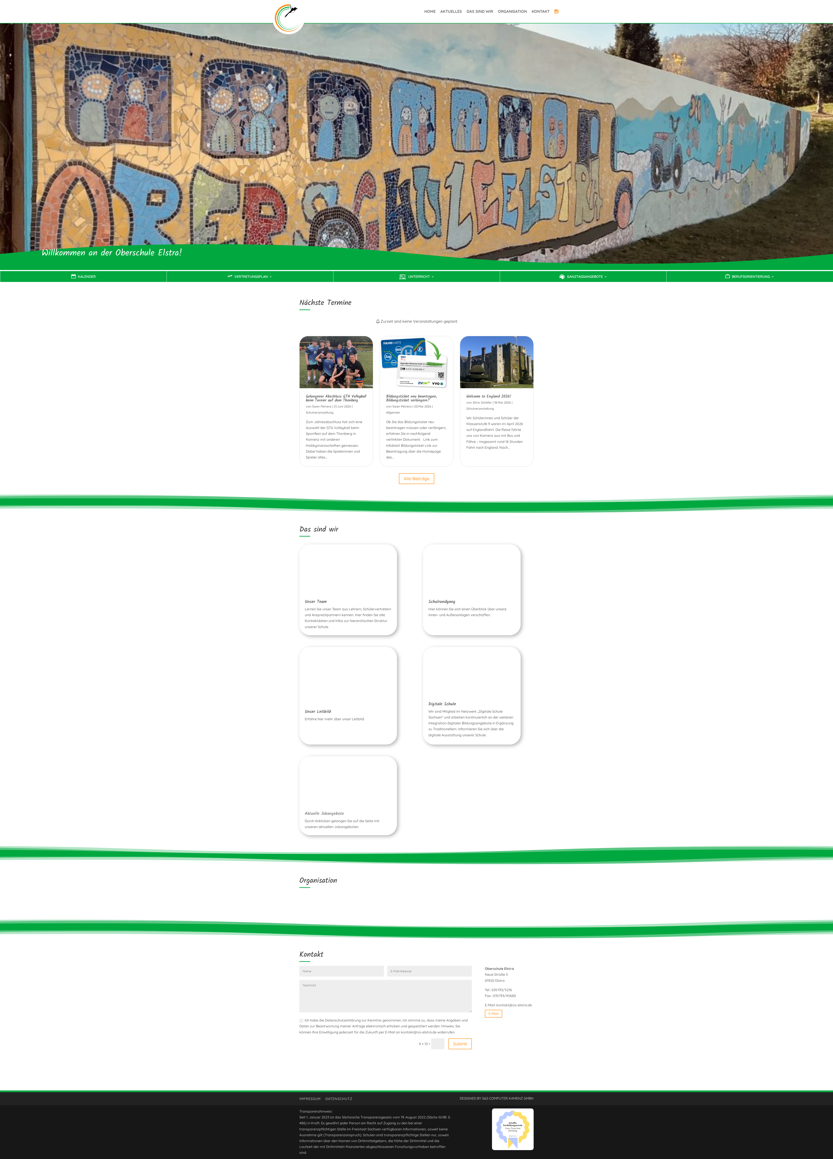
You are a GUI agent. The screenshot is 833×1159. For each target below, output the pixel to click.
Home (430, 11)
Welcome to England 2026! (488, 396)
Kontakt (541, 11)
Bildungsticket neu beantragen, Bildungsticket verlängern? (411, 398)
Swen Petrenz (321, 406)
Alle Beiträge (417, 478)
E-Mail (493, 1013)
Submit (460, 1043)
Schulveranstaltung (319, 412)
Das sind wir (480, 11)
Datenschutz (338, 1099)
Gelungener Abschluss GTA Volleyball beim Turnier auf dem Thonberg (336, 398)
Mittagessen (419, 902)
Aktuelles (451, 11)
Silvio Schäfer (482, 402)
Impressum (310, 1099)
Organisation (512, 11)
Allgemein (393, 412)
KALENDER (87, 277)
